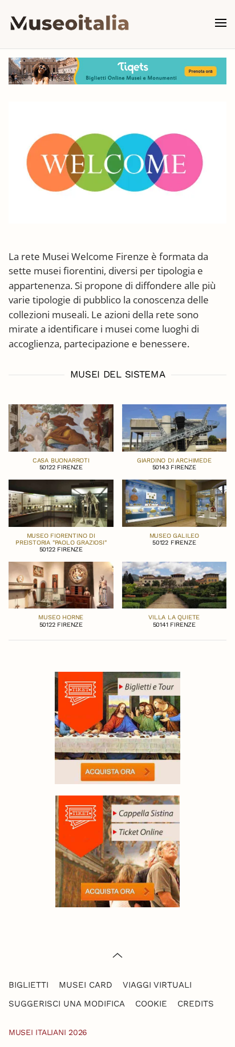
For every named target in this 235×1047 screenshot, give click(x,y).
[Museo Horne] (61, 584)
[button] (220, 23)
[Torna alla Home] (70, 23)
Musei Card (85, 985)
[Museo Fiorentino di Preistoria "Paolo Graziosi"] (61, 502)
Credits (195, 1004)
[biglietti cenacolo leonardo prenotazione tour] (117, 726)
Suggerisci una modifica (67, 1004)
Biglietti (28, 985)
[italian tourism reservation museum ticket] (117, 71)
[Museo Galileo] (174, 502)
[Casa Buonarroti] (61, 426)
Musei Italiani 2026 (48, 1032)
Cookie (151, 1004)
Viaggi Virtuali (157, 985)
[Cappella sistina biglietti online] (117, 850)
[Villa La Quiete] (174, 584)
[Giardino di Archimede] (174, 426)
